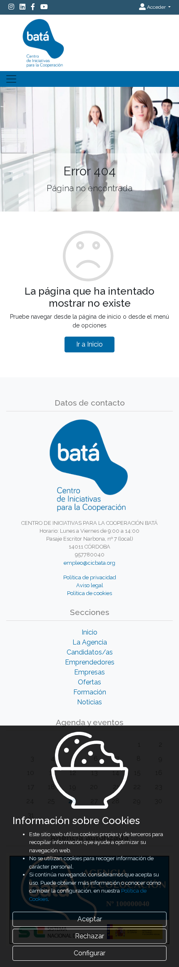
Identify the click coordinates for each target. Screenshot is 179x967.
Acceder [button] (156, 7)
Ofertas (89, 682)
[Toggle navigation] (11, 79)
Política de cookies (89, 593)
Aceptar (89, 919)
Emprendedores (89, 662)
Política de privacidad (89, 577)
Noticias (89, 702)
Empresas (89, 672)
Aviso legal (89, 585)
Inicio (89, 632)
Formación (89, 692)
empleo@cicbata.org (89, 563)
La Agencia (89, 642)
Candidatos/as (90, 652)
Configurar (89, 953)
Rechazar (89, 936)
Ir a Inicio (89, 344)
